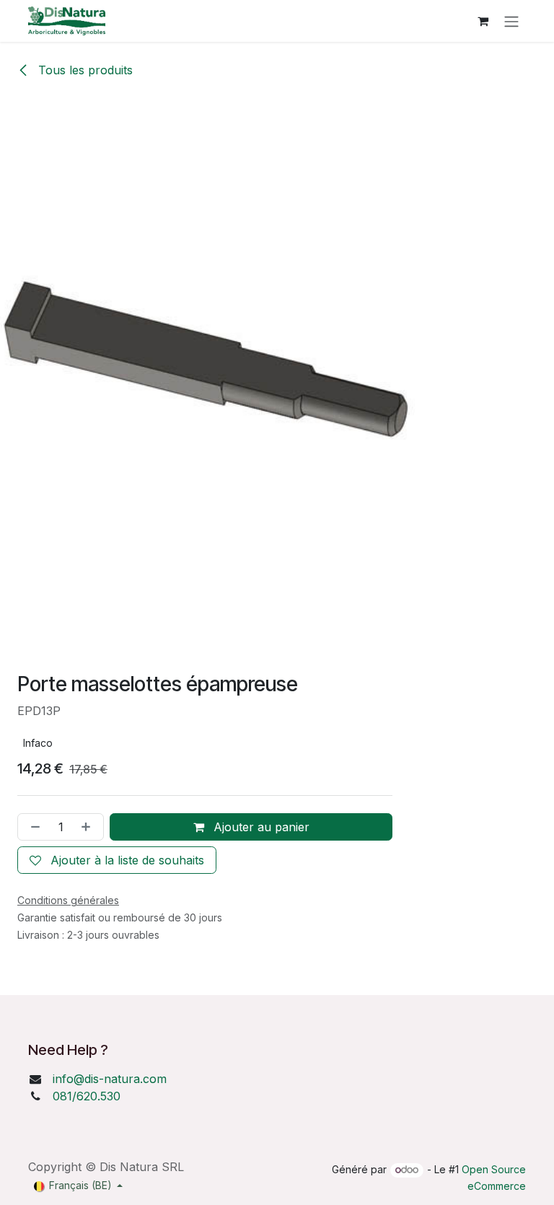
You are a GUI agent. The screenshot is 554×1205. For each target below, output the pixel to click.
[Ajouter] (88, 827)
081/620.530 (86, 1096)
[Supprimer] (32, 827)
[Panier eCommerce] (482, 20)
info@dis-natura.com (110, 1079)
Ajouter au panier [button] (259, 827)
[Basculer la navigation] (511, 21)
